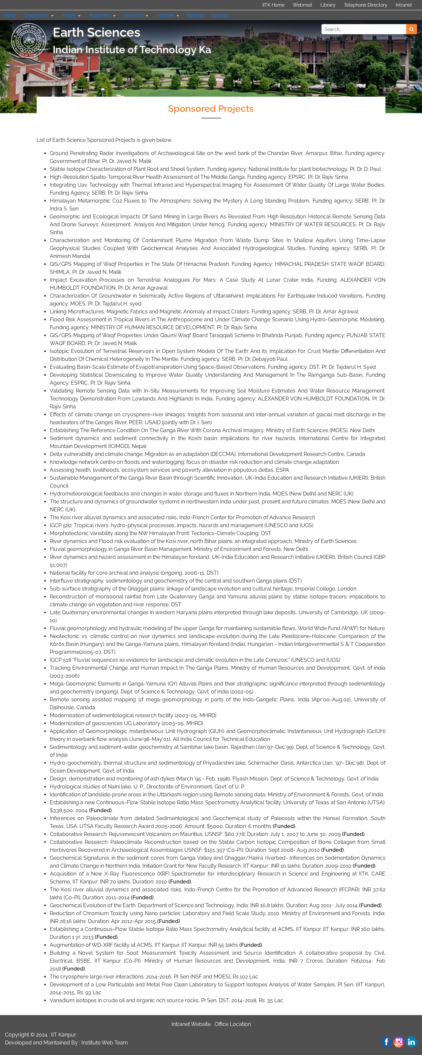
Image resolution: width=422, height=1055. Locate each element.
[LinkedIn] (411, 1042)
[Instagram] (399, 1042)
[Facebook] (386, 1042)
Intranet (404, 5)
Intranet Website (191, 1024)
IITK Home (273, 5)
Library (328, 5)
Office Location (233, 1024)
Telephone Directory (365, 5)
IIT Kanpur (63, 1035)
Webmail (302, 5)
